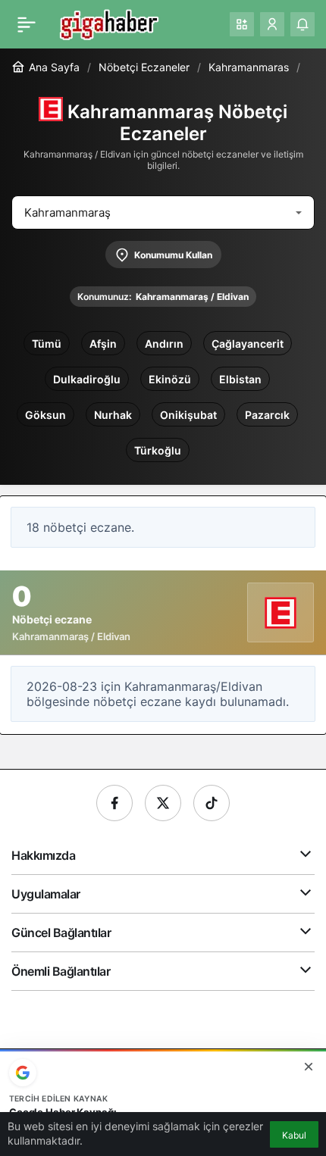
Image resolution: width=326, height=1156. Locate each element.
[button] (242, 24)
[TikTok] (211, 803)
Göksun (45, 414)
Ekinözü (170, 379)
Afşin (103, 343)
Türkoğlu (157, 450)
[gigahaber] (109, 22)
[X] (163, 803)
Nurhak (113, 414)
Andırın (164, 343)
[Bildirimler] (302, 24)
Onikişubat (188, 414)
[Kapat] (308, 1066)
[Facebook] (114, 803)
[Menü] (26, 24)
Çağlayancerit (248, 343)
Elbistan (240, 379)
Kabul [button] (294, 1135)
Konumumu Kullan (173, 255)
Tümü (46, 343)
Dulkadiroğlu (87, 379)
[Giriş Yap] (272, 24)
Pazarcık (267, 414)
